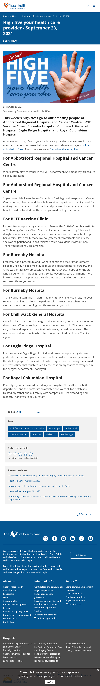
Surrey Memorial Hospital (78, 650)
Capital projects (10, 590)
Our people (54, 428)
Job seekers (40, 597)
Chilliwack (51, 434)
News (14, 16)
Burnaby (37, 434)
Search (89, 6)
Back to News (10, 40)
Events (6, 608)
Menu (94, 6)
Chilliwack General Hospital (16, 653)
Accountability (10, 601)
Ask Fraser (81, 555)
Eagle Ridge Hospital (13, 660)
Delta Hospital (10, 657)
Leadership (8, 593)
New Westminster (18, 434)
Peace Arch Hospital (75, 643)
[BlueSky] (90, 538)
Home (6, 16)
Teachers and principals (46, 614)
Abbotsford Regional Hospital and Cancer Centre (17, 645)
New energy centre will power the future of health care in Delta (39, 486)
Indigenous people (43, 593)
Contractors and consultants (48, 586)
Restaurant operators (45, 607)
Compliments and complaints (17, 615)
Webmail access (73, 604)
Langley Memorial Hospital (47, 653)
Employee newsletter (76, 597)
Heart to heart (10, 618)
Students (38, 611)
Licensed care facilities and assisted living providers (47, 603)
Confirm (50, 682)
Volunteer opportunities (46, 618)
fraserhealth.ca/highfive (64, 149)
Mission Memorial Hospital (47, 657)
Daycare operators (43, 590)
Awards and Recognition (15, 604)
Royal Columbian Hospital (78, 647)
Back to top (86, 514)
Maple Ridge (67, 434)
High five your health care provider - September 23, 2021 (45, 16)
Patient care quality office (15, 611)
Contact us (8, 622)
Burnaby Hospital (11, 650)
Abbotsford (71, 428)
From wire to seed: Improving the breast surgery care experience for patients (46, 475)
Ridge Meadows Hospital (46, 660)
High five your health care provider (27, 428)
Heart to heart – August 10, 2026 (24, 491)
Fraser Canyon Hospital (45, 643)
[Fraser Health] (14, 6)
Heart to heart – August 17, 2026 (24, 480)
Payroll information (75, 600)
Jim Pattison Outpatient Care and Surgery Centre (48, 649)
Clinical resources (74, 593)
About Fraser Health (13, 586)
